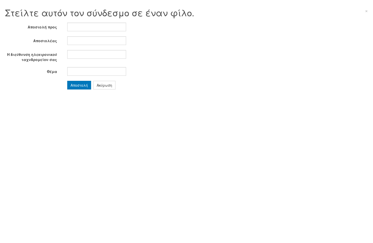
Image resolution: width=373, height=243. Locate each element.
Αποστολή (79, 85)
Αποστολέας (45, 40)
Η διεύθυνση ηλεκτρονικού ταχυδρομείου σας (32, 57)
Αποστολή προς (42, 26)
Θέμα (52, 71)
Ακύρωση (104, 85)
